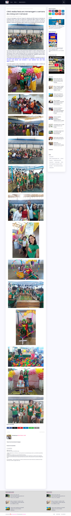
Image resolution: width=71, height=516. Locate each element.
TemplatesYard (14, 514)
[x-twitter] (56, 11)
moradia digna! (57, 162)
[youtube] (59, 11)
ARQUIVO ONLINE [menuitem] (22, 2)
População (51, 165)
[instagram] (50, 11)
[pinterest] (59, 14)
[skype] (53, 14)
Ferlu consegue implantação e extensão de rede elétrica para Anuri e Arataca (59, 102)
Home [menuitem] (11, 2)
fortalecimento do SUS (57, 160)
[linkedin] (63, 11)
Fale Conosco (63, 514)
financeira (50, 160)
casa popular (51, 156)
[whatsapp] (50, 14)
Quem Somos (58, 514)
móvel (62, 162)
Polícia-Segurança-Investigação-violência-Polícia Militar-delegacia (55, 164)
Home (54, 514)
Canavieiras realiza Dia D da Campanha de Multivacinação (59, 132)
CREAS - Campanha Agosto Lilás (54, 158)
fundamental (51, 162)
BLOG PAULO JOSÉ (9, 16)
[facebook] (53, 11)
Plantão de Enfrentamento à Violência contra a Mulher (59, 144)
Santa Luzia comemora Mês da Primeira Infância (59, 138)
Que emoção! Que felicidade (58, 165)
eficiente (62, 158)
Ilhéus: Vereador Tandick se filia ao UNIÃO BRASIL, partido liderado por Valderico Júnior (59, 88)
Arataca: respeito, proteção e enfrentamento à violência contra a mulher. (59, 118)
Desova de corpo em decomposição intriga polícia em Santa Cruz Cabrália (58, 80)
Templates (24, 514)
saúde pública (51, 167)
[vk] (63, 14)
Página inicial (9, 8)
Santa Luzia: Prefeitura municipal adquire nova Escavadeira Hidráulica (58, 95)
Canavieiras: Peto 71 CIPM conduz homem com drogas (59, 126)
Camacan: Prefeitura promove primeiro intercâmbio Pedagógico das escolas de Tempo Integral (59, 110)
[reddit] (56, 14)
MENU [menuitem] (15, 2)
